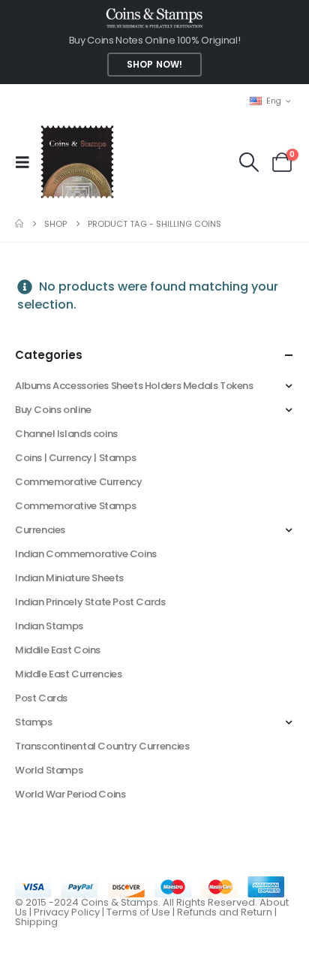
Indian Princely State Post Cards (90, 602)
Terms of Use (138, 912)
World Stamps (48, 770)
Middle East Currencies (68, 674)
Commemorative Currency (78, 482)
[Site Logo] (77, 162)
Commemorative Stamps (75, 506)
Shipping (36, 922)
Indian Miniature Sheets (69, 578)
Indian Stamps (49, 626)
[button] (27, 162)
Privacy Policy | (70, 912)
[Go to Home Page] (19, 224)
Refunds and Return (224, 912)
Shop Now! (154, 65)
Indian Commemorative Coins (86, 554)
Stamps (33, 722)
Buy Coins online (53, 410)
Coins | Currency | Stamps (75, 458)
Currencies (40, 530)
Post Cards (41, 698)
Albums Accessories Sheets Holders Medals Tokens (134, 385)
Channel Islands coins (66, 434)
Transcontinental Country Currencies (102, 746)
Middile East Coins (57, 650)
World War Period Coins (70, 794)
